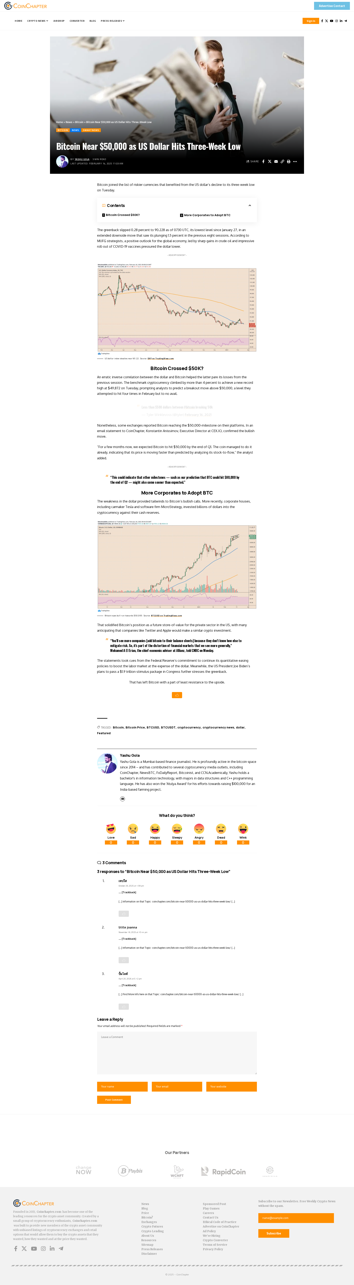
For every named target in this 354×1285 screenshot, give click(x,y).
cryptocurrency (189, 727)
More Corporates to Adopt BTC (207, 215)
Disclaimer (149, 1254)
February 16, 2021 (198, 415)
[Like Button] (177, 695)
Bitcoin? (147, 1217)
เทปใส (123, 881)
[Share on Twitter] (269, 161)
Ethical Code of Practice (219, 1222)
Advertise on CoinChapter (221, 1226)
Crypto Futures (152, 1226)
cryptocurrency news (218, 727)
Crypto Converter (215, 1240)
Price (145, 1213)
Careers (208, 1213)
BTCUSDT (168, 727)
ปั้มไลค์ (123, 974)
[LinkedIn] (341, 21)
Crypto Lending (152, 1231)
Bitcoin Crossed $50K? (123, 215)
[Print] (289, 161)
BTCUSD (153, 727)
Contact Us (210, 1217)
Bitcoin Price (135, 727)
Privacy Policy (213, 1249)
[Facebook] (322, 21)
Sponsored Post (214, 1204)
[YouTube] (331, 21)
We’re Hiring (211, 1236)
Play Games (211, 1208)
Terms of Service (215, 1245)
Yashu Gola (82, 159)
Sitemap (147, 1245)
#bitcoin (189, 407)
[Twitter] (326, 21)
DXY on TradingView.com (161, 358)
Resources (148, 1240)
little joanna (128, 927)
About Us (147, 1236)
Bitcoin (79, 122)
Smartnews (91, 130)
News (69, 122)
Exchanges (149, 1222)
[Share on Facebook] (263, 161)
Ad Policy (209, 1231)
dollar (240, 727)
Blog (144, 1208)
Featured (104, 733)
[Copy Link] (282, 161)
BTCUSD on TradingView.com (166, 615)
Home (59, 122)
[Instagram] (336, 21)
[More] (295, 161)
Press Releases (152, 1249)
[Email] (276, 161)
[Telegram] (345, 21)
